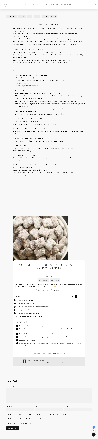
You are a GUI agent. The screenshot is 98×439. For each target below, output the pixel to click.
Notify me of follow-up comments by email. (25, 419)
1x (76, 296)
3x (81, 296)
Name (9, 407)
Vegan (53, 16)
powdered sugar (34, 313)
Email (37, 407)
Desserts (22, 16)
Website (67, 407)
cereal (31, 300)
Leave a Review (55, 25)
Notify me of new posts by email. (20, 423)
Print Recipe (44, 280)
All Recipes (11, 16)
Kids (29, 16)
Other (37, 16)
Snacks (45, 16)
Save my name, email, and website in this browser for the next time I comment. (37, 414)
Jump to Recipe (43, 25)
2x (78, 296)
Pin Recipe (56, 280)
